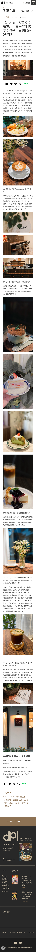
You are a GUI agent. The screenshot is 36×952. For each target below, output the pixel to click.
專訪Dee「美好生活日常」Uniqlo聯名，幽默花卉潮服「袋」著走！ (27, 881)
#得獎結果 (7, 806)
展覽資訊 (5, 882)
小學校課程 (5, 888)
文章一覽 (29, 11)
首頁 (23, 11)
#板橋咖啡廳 (20, 797)
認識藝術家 (5, 885)
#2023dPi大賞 (17, 800)
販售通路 (5, 891)
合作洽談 (31, 932)
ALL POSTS (15, 821)
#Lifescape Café (8, 797)
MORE (26, 887)
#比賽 (26, 800)
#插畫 (17, 803)
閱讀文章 (5, 879)
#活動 (11, 803)
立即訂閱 (27, 3)
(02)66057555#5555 (10, 859)
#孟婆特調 (24, 803)
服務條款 (13, 932)
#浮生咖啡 (7, 800)
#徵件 (5, 803)
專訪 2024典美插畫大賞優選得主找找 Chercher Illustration (27, 895)
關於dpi (4, 876)
